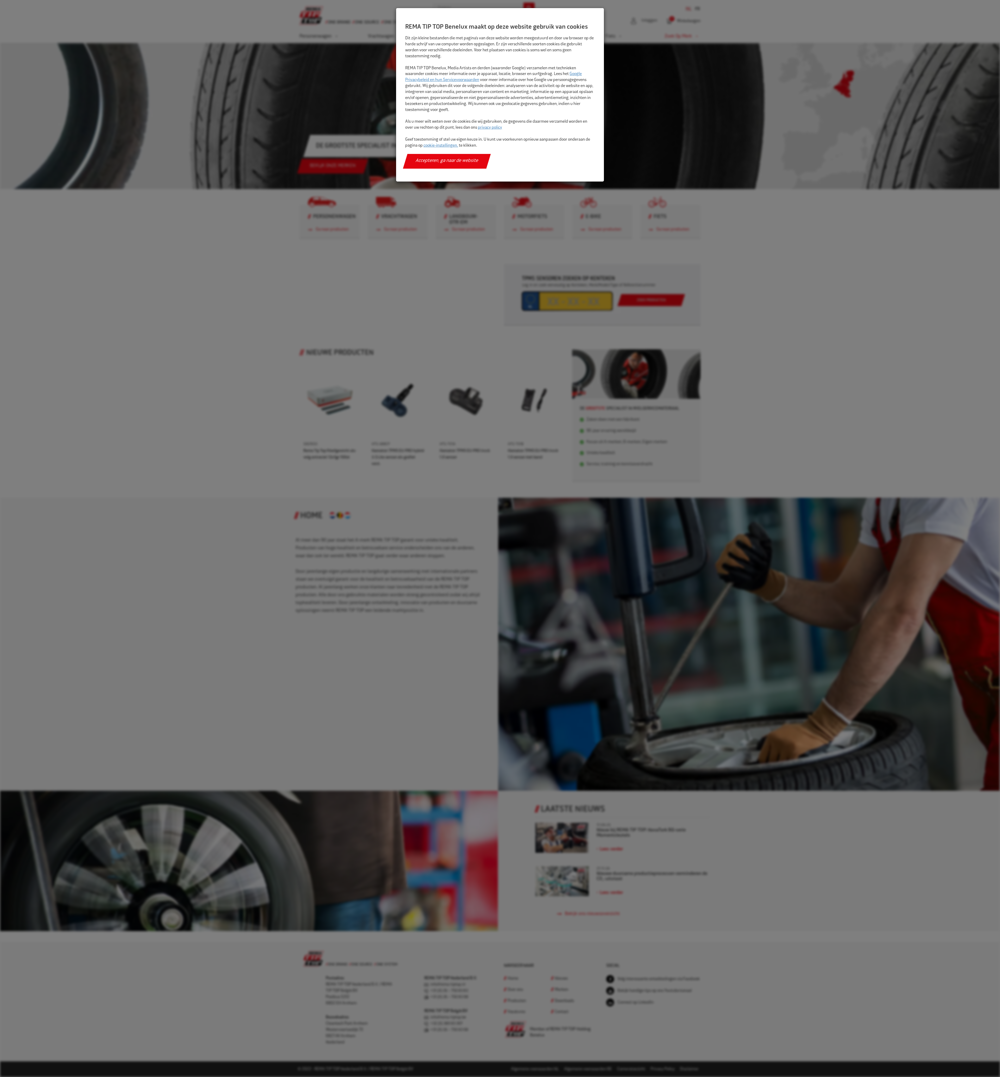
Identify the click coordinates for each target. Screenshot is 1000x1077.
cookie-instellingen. (440, 146)
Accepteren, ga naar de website (447, 161)
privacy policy (490, 128)
